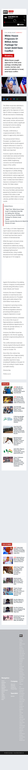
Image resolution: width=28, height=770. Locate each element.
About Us (13, 684)
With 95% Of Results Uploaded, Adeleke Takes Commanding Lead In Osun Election (19, 389)
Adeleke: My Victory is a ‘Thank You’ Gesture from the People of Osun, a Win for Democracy (19, 399)
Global (3, 684)
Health (3, 694)
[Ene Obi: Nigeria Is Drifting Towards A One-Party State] (8, 599)
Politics (3, 688)
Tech (3, 693)
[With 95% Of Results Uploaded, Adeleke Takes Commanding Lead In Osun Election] (8, 386)
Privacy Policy (14, 688)
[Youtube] (6, 376)
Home (3, 680)
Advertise (13, 685)
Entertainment (5, 690)
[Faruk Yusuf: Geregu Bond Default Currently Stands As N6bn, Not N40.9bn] (8, 615)
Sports (3, 691)
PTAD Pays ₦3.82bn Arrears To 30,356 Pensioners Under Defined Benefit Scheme (19, 419)
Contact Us (13, 687)
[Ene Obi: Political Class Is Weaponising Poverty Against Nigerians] (8, 607)
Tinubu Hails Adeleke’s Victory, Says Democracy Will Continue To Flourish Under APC (19, 550)
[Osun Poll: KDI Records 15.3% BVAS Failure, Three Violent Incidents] (8, 406)
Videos (3, 696)
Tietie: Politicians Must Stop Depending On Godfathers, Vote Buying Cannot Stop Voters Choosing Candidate (19, 462)
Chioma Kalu (19, 32)
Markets (12, 696)
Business (4, 687)
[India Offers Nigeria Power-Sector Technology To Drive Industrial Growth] (8, 448)
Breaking (9, 56)
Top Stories (6, 544)
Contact (3, 698)
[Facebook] (3, 376)
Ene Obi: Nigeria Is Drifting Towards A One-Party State (19, 601)
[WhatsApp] (5, 376)
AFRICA (3, 685)
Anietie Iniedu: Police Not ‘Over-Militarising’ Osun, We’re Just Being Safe (18, 581)
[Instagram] (4, 376)
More (3, 699)
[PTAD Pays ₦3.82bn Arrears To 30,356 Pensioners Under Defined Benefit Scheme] (8, 416)
